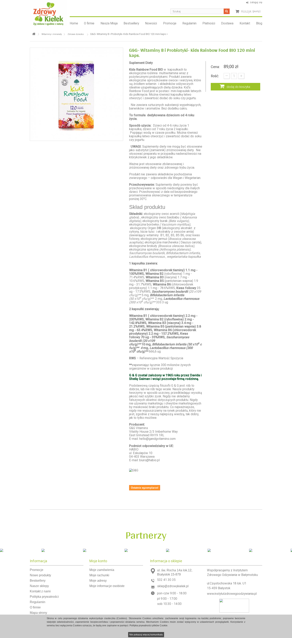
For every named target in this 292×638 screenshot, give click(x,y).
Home (74, 23)
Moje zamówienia (101, 570)
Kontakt (245, 23)
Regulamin (189, 23)
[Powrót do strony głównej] (34, 34)
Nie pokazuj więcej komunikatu (146, 634)
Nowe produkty (40, 575)
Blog (259, 23)
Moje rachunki (99, 575)
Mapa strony (38, 612)
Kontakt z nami (40, 591)
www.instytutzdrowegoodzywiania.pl (232, 594)
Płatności (208, 23)
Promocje (169, 23)
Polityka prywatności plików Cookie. (149, 625)
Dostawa (227, 23)
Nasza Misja (109, 23)
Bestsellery (131, 23)
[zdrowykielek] (48, 13)
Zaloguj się (256, 2)
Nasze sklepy (39, 586)
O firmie (89, 23)
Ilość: (215, 76)
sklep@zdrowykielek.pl (173, 586)
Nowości (151, 23)
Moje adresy (98, 580)
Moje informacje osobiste (107, 586)
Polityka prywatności (44, 596)
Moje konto (98, 561)
